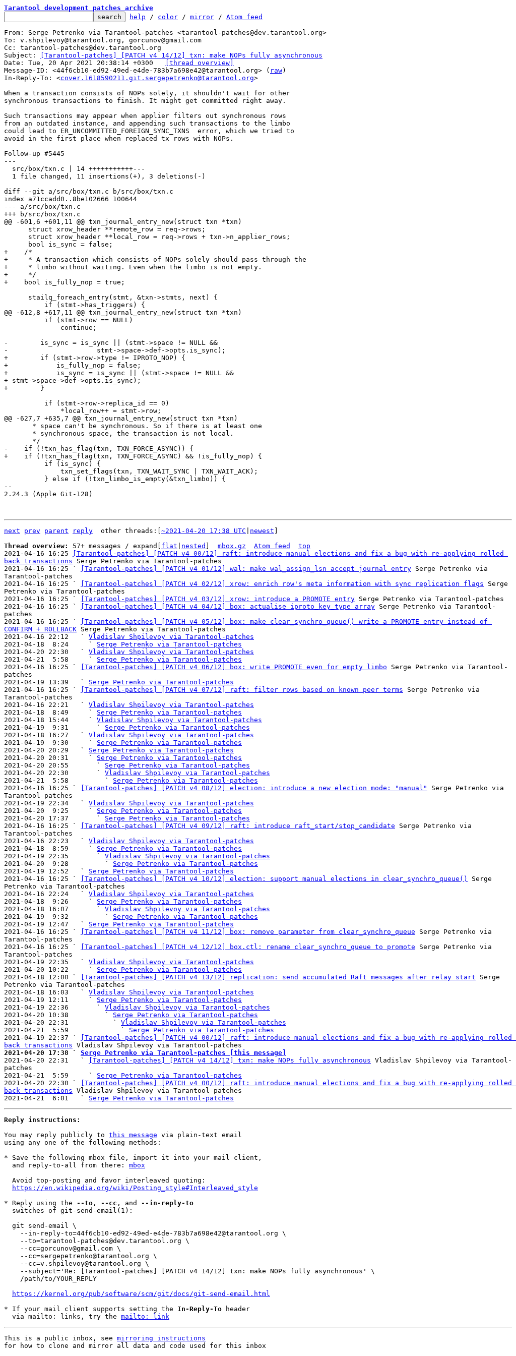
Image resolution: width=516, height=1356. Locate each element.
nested (193, 546)
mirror (202, 17)
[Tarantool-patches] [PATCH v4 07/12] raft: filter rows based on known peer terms (242, 689)
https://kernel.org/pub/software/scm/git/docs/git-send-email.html (141, 1294)
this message (133, 1135)
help (138, 17)
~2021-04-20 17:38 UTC (203, 531)
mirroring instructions (161, 1338)
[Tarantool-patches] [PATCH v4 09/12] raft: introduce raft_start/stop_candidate (238, 826)
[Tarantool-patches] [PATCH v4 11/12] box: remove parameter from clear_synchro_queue (248, 931)
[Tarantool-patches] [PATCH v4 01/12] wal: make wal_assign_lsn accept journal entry (246, 568)
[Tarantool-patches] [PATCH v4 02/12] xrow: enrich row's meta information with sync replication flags (282, 583)
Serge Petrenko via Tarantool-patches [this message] (183, 1052)
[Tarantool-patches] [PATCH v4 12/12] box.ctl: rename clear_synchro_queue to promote (248, 947)
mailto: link (145, 1316)
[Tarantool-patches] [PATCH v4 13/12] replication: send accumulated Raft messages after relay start (278, 977)
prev (32, 531)
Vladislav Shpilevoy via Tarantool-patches (171, 636)
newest (262, 531)
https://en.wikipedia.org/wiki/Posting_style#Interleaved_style (135, 1188)
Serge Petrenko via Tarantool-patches (169, 644)
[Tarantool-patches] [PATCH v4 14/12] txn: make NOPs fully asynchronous (181, 55)
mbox (137, 1165)
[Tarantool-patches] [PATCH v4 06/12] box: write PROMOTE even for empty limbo (234, 667)
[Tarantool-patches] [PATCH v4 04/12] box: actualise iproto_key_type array (228, 606)
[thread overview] (199, 63)
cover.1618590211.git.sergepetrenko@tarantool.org (157, 78)
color (168, 17)
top (304, 546)
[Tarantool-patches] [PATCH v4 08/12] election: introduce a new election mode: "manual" (254, 788)
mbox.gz (232, 546)
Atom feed (244, 17)
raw (276, 70)
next (12, 531)
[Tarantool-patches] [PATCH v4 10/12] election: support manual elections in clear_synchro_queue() (274, 878)
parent (56, 531)
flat (169, 546)
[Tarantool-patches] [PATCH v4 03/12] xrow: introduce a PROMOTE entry (218, 599)
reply (83, 531)
